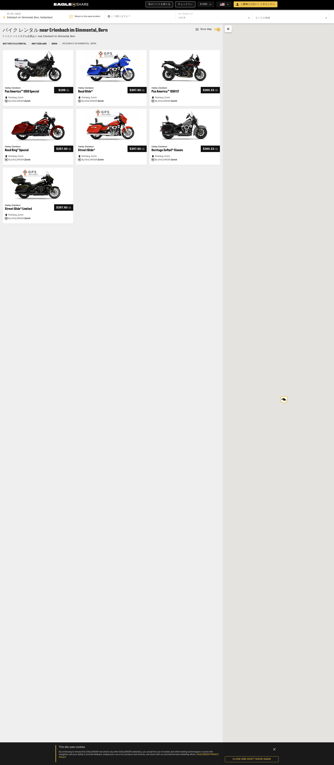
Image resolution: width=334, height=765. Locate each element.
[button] (159, 4)
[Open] (248, 17)
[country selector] (224, 4)
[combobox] (36, 16)
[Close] (274, 749)
